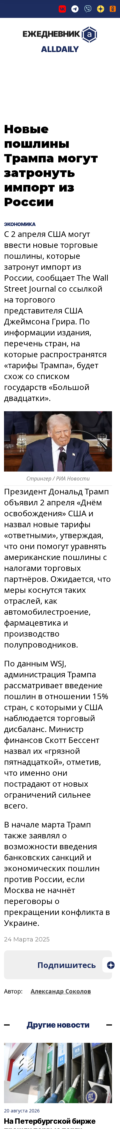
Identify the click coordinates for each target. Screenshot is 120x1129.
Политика (26, 69)
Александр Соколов (61, 991)
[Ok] (113, 9)
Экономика (74, 69)
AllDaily (51, 41)
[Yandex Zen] (100, 9)
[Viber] (88, 9)
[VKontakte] (62, 9)
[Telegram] (75, 9)
